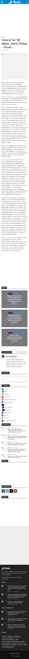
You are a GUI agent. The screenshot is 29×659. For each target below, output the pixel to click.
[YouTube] (15, 491)
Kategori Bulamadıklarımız (8, 639)
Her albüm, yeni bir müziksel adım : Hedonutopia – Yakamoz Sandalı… (16, 602)
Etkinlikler (10, 636)
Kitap (17, 639)
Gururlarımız (17, 636)
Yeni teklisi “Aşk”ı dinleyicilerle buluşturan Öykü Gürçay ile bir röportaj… (17, 457)
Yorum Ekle (11, 615)
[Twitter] (7, 491)
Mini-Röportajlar (16, 641)
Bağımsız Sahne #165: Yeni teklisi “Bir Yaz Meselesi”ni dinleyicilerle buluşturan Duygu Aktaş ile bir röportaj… (17, 450)
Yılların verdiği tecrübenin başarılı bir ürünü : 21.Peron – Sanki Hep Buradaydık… (17, 619)
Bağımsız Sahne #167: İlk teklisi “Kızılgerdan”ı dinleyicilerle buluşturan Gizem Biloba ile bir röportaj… (14, 299)
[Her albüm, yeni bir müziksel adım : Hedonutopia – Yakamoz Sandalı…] (4, 602)
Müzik (3, 37)
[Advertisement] (14, 20)
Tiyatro (25, 644)
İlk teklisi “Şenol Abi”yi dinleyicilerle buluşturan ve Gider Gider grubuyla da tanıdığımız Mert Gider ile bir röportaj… (17, 626)
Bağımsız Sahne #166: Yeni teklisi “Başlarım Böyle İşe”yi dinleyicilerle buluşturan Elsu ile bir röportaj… (14, 318)
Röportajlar (16, 293)
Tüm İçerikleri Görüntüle (20, 351)
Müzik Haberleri (6, 644)
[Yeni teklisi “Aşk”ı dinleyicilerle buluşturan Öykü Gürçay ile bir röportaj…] (4, 456)
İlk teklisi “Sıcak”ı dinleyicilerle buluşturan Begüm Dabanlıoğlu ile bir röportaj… (14, 337)
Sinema (20, 644)
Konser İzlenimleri (6, 641)
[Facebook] (3, 491)
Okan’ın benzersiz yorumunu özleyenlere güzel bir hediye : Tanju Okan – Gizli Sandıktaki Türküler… (17, 613)
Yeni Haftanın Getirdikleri (8, 647)
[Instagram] (11, 491)
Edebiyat (4, 636)
